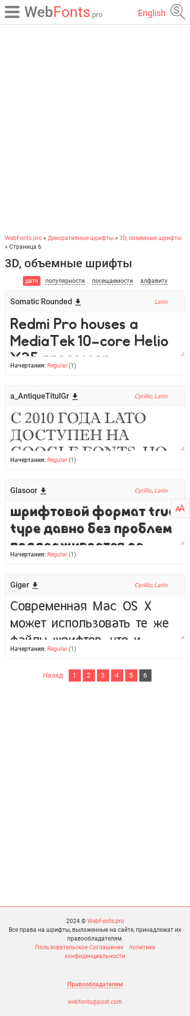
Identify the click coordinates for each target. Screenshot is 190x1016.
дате (31, 280)
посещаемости (112, 280)
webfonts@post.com (95, 1001)
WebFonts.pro (105, 921)
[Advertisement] (95, 129)
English (152, 13)
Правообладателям (95, 984)
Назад (53, 675)
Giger (19, 585)
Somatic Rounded (41, 301)
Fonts (63, 11)
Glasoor (24, 490)
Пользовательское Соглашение (79, 947)
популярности (65, 280)
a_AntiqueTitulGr (39, 396)
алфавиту (154, 280)
